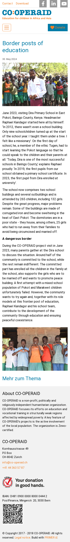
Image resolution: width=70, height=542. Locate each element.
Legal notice (22, 537)
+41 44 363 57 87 (13, 467)
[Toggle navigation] (6, 27)
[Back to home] (26, 14)
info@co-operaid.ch (14, 462)
